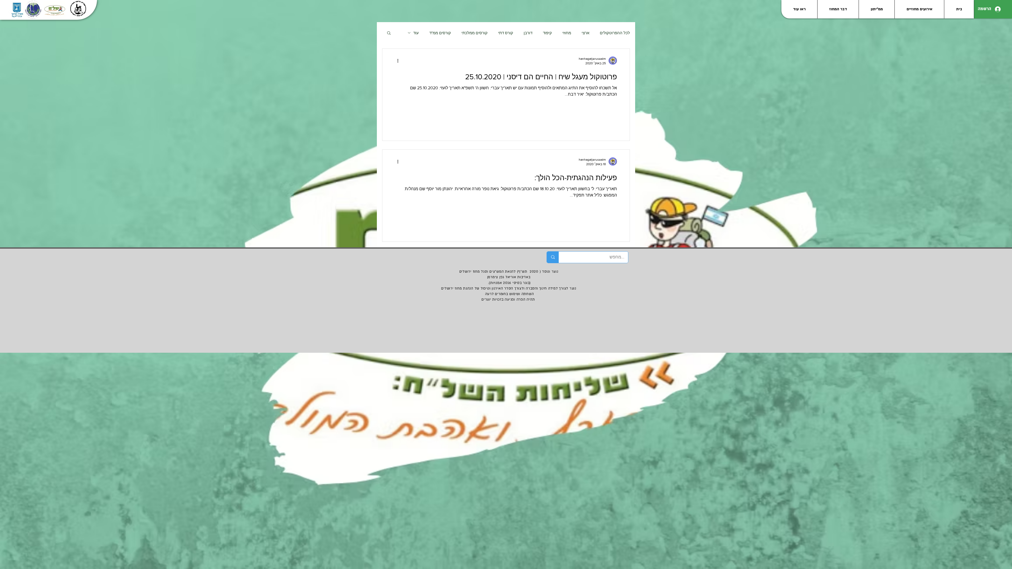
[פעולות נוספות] (396, 60)
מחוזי (566, 33)
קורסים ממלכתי (474, 33)
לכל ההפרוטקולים (615, 33)
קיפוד (547, 33)
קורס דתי (505, 33)
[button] (388, 33)
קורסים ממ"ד (440, 33)
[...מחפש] (553, 257)
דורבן (528, 33)
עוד (416, 33)
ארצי (585, 33)
